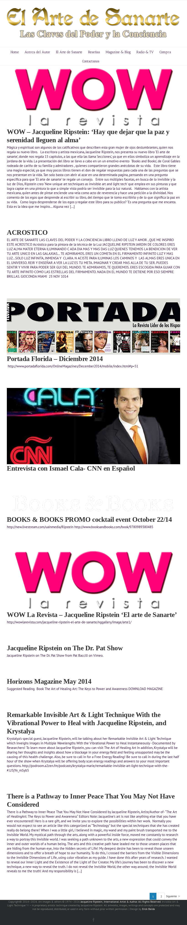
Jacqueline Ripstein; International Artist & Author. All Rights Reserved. (121, 901)
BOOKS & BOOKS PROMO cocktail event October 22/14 (89, 519)
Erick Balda (148, 909)
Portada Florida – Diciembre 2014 (55, 358)
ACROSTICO (27, 232)
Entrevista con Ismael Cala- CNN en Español (71, 468)
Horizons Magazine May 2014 (49, 681)
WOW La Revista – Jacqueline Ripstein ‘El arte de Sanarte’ (92, 614)
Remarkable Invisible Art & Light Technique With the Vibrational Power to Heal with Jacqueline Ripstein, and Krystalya (86, 723)
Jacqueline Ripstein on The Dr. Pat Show (65, 648)
